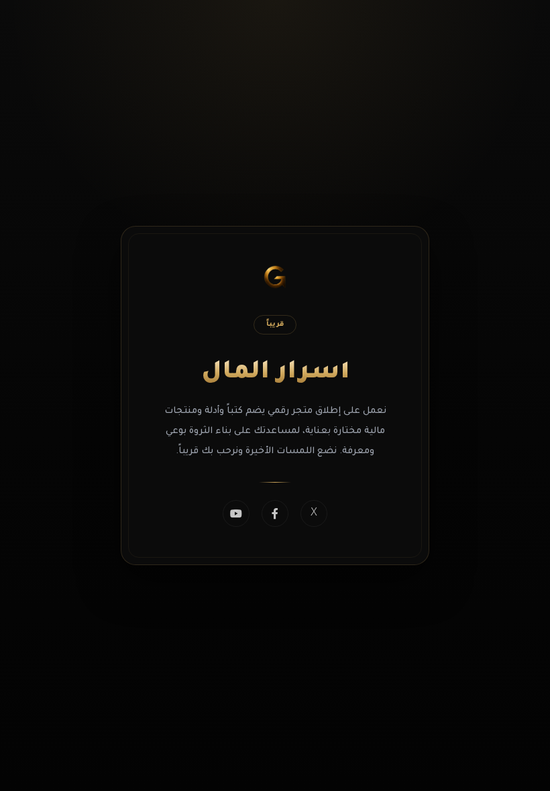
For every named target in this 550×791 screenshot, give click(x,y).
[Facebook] (275, 513)
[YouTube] (236, 513)
